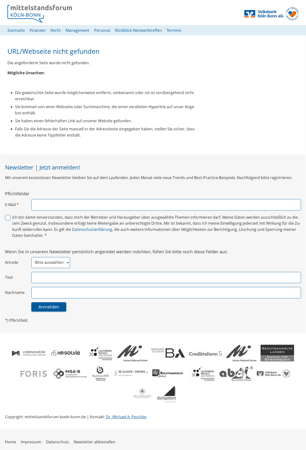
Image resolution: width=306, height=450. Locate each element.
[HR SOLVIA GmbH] (66, 353)
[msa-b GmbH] (70, 373)
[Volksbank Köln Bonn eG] (273, 374)
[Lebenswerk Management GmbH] (28, 353)
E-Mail (12, 204)
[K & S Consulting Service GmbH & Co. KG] (141, 394)
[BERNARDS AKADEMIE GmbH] (168, 353)
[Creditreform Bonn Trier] (205, 353)
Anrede (11, 262)
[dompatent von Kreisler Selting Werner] (166, 394)
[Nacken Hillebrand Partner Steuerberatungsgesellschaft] (132, 353)
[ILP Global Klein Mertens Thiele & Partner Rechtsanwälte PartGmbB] (168, 374)
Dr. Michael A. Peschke (126, 416)
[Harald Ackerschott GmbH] (236, 373)
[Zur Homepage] (39, 14)
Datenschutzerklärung (92, 229)
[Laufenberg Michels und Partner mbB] (100, 353)
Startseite (16, 30)
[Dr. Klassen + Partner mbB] (131, 373)
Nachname (15, 292)
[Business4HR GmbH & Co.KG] (100, 373)
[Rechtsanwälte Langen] (277, 353)
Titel (9, 277)
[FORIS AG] (32, 373)
